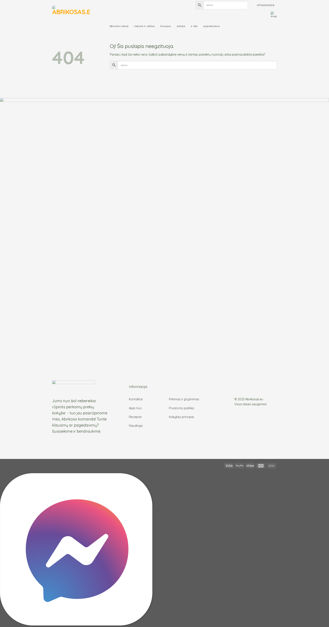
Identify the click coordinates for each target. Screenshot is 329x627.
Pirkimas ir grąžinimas (184, 399)
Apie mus (135, 408)
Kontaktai (136, 399)
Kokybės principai (181, 417)
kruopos (166, 26)
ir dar (194, 26)
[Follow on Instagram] (241, 388)
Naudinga (136, 426)
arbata (181, 26)
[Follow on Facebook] (236, 388)
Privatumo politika (181, 408)
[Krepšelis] (274, 14)
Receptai (135, 417)
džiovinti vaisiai (118, 26)
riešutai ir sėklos (144, 26)
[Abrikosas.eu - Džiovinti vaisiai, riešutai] (71, 10)
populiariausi (211, 26)
